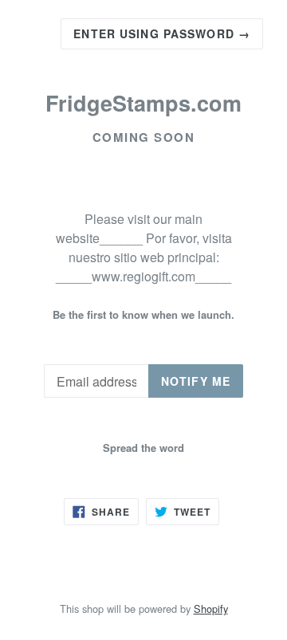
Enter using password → (161, 33)
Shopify (211, 608)
